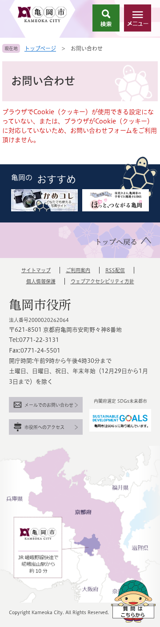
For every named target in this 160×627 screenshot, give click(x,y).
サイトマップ (36, 270)
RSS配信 (115, 270)
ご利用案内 (78, 270)
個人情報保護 (41, 281)
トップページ (40, 48)
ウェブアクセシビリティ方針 (102, 281)
